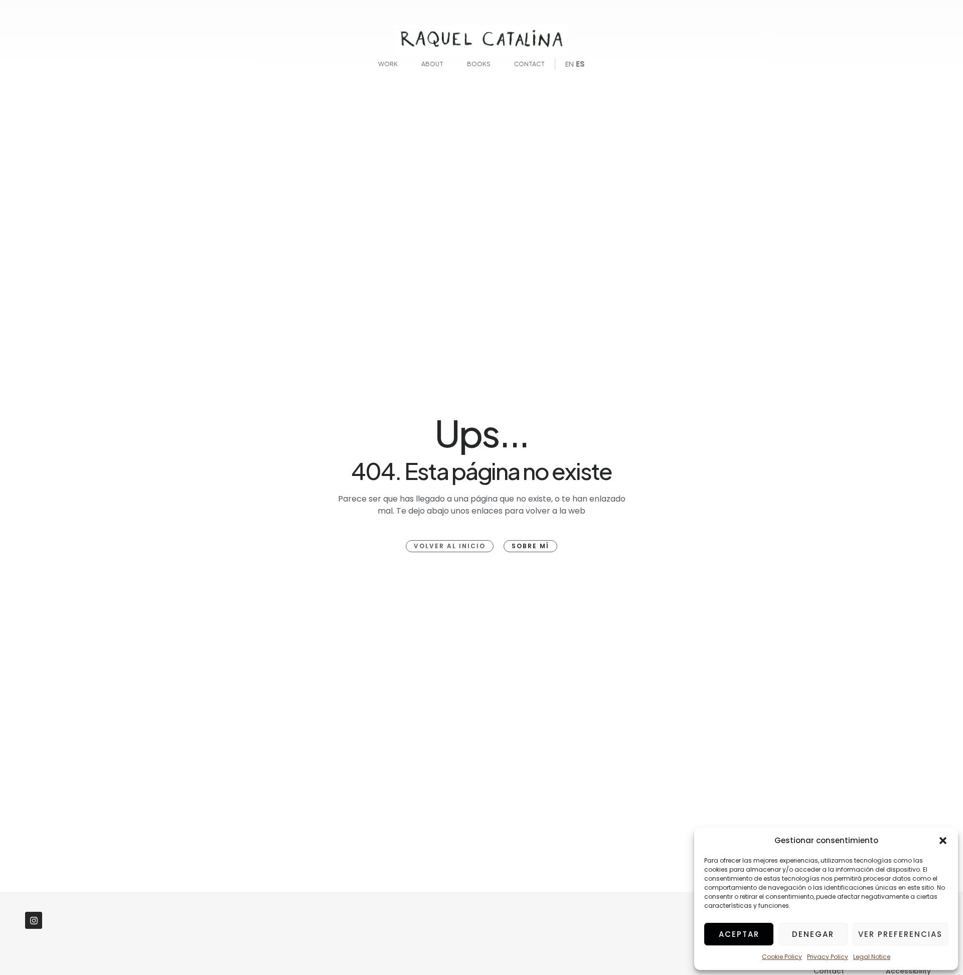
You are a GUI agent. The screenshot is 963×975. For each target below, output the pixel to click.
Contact (529, 64)
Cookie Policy (782, 956)
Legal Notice (871, 956)
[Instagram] (33, 920)
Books (479, 64)
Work (388, 64)
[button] (943, 841)
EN (569, 64)
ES (580, 64)
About (432, 64)
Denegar (813, 934)
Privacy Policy (827, 956)
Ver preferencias (900, 934)
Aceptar (739, 934)
